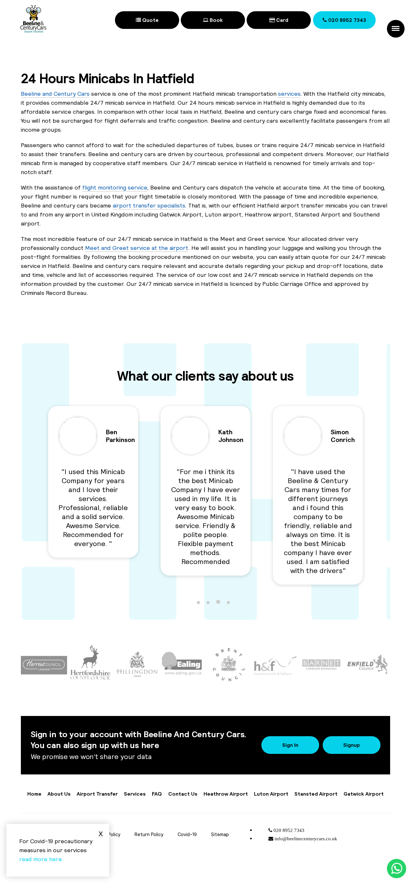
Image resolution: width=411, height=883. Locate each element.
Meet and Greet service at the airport (136, 248)
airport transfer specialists (149, 205)
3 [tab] (218, 602)
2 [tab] (208, 602)
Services (135, 794)
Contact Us (182, 794)
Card (281, 20)
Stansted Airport (315, 794)
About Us (59, 794)
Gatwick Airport (364, 794)
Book (215, 20)
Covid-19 (187, 834)
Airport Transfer (97, 794)
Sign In (290, 745)
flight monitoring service (114, 187)
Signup (351, 745)
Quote (150, 20)
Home (34, 794)
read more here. (41, 859)
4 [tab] (228, 602)
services (289, 93)
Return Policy (149, 834)
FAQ (157, 794)
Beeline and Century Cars (55, 93)
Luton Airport (271, 794)
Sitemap (220, 834)
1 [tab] (198, 602)
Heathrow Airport (226, 794)
